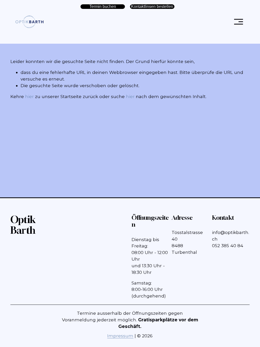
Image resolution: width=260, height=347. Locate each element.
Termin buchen (102, 6)
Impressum (120, 335)
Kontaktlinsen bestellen (152, 6)
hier (29, 96)
